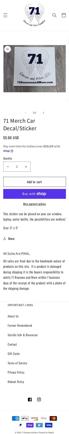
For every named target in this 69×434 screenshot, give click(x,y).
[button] (5, 15)
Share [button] (11, 238)
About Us (13, 316)
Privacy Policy (16, 372)
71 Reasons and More (30, 432)
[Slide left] (25, 112)
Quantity (7, 158)
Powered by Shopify (46, 432)
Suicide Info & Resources (23, 335)
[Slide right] (43, 112)
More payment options (34, 204)
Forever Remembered (20, 325)
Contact (12, 344)
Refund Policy (16, 381)
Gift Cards (14, 353)
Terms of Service (17, 363)
